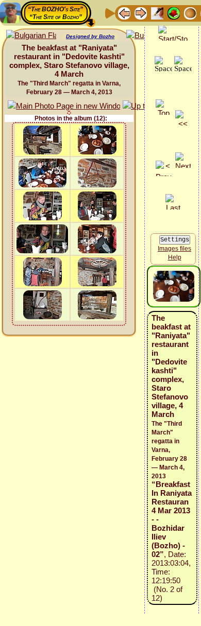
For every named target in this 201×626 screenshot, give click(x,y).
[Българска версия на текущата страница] (31, 36)
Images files (174, 248)
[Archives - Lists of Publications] (157, 12)
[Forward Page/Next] (141, 12)
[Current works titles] (190, 12)
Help (174, 257)
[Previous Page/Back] (124, 12)
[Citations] (173, 12)
